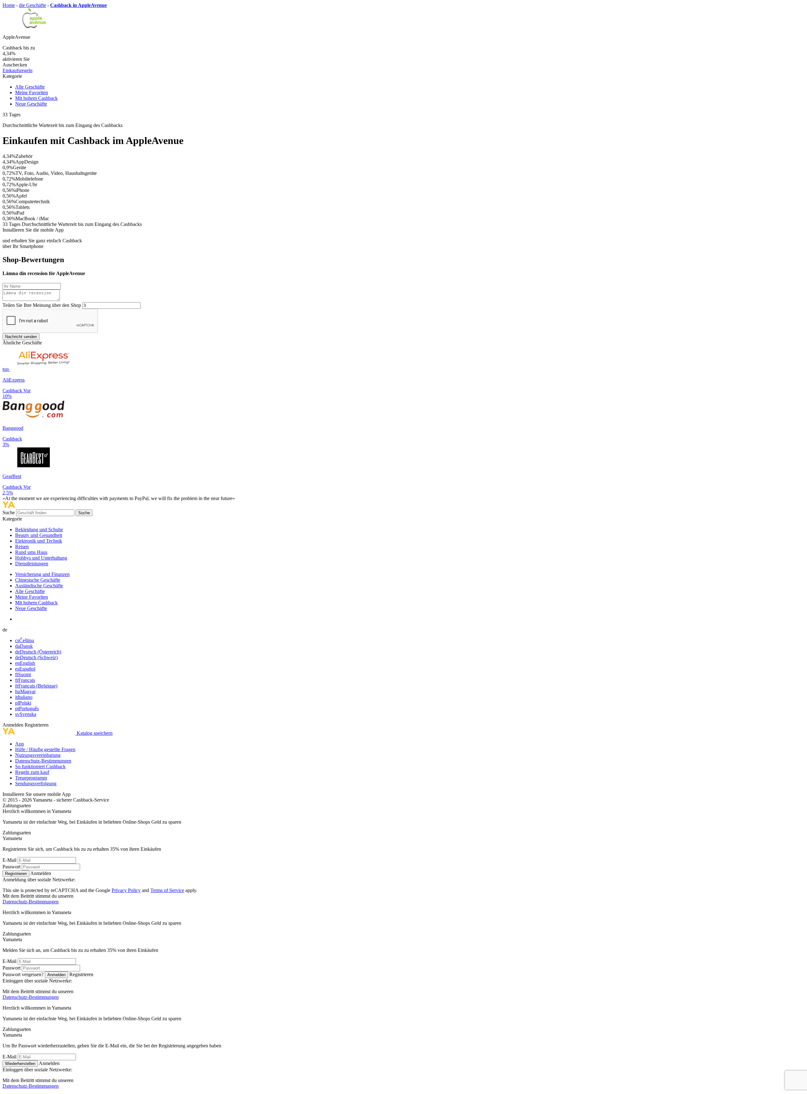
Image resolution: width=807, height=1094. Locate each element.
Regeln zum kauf (32, 772)
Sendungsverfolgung (35, 783)
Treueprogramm (31, 777)
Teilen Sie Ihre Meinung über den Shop (42, 305)
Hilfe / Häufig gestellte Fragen (45, 749)
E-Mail (9, 860)
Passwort (11, 866)
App (19, 743)
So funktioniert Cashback (40, 766)
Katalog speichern (95, 733)
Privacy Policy (126, 890)
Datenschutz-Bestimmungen (43, 760)
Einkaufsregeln (17, 70)
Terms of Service (167, 890)
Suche (9, 512)
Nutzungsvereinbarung (38, 755)
